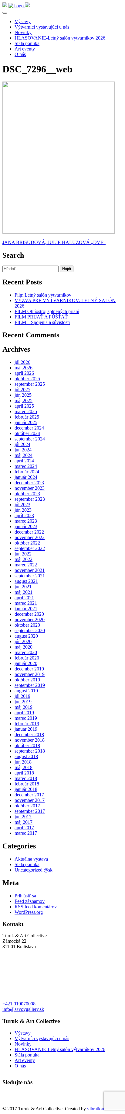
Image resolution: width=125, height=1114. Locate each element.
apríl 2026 (24, 373)
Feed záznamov (30, 901)
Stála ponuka (27, 43)
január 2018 (26, 789)
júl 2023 (22, 504)
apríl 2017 (24, 827)
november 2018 (30, 740)
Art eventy (25, 48)
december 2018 (29, 734)
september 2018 (30, 751)
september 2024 (30, 438)
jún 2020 (23, 641)
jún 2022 (23, 553)
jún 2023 (23, 510)
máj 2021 (23, 592)
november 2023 (30, 488)
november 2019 (30, 674)
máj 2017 (23, 822)
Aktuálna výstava (31, 859)
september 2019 (30, 685)
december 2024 (29, 427)
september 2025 (30, 384)
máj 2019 (23, 707)
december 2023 (29, 482)
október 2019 (27, 679)
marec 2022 (26, 564)
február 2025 (27, 416)
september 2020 (30, 630)
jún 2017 (23, 816)
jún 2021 (23, 586)
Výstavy (23, 21)
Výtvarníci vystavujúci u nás (42, 27)
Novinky (23, 32)
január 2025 (26, 422)
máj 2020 (23, 646)
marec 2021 (26, 603)
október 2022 (27, 542)
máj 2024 (23, 455)
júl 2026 (22, 362)
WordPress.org (29, 912)
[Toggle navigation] (4, 13)
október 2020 (27, 625)
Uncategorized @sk (33, 869)
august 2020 (26, 636)
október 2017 (27, 805)
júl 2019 (22, 696)
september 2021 (30, 575)
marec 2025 (26, 411)
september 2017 (30, 811)
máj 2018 (23, 767)
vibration (95, 1108)
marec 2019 (26, 718)
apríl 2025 (24, 406)
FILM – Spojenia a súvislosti (42, 322)
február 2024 (27, 471)
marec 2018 (26, 778)
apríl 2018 (24, 772)
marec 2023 (26, 521)
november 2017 (30, 800)
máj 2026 (23, 367)
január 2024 (26, 477)
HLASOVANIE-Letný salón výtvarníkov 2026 (60, 37)
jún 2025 (23, 395)
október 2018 (27, 745)
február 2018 (27, 783)
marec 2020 (26, 652)
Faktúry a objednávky (23, 1103)
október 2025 (27, 378)
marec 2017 (26, 833)
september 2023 (30, 499)
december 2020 (29, 614)
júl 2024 (22, 444)
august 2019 (26, 690)
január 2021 (26, 608)
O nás (20, 54)
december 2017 (29, 794)
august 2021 (26, 581)
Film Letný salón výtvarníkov (43, 295)
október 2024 (27, 433)
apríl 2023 (24, 515)
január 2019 (26, 729)
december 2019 (29, 668)
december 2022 (29, 531)
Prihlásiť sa (25, 895)
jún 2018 (23, 761)
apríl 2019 (24, 712)
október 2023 (27, 493)
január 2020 (26, 663)
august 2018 (26, 756)
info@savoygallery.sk (23, 1009)
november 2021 (30, 570)
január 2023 (26, 526)
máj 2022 (23, 559)
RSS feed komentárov (36, 906)
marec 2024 (26, 466)
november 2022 (30, 537)
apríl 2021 (24, 597)
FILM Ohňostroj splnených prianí (47, 311)
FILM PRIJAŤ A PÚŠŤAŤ (41, 316)
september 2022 (30, 548)
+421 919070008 (18, 1003)
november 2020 (30, 619)
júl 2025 (22, 389)
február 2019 (27, 723)
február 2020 (27, 657)
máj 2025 (23, 400)
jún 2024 (23, 449)
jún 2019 (23, 701)
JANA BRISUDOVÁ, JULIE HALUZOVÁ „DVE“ (54, 242)
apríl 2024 (24, 460)
